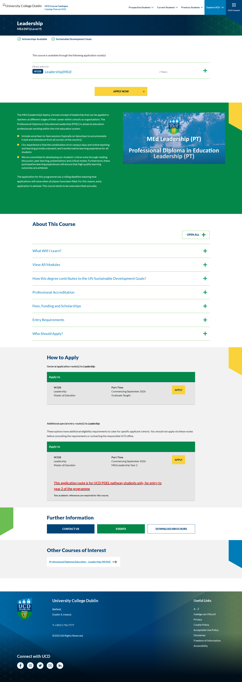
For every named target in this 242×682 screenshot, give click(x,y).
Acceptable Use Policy (206, 629)
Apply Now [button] (121, 91)
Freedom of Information (207, 640)
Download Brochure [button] (171, 528)
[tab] (121, 357)
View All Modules (46, 264)
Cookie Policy (201, 624)
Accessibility (201, 645)
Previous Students (190, 7)
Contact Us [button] (70, 528)
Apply (178, 389)
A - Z (196, 608)
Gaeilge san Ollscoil (205, 614)
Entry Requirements (48, 319)
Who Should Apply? (47, 333)
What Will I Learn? (46, 250)
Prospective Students (139, 7)
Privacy (198, 619)
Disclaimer (200, 635)
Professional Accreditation (53, 292)
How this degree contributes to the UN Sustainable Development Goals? (89, 278)
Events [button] (121, 528)
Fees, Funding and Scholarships (56, 306)
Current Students (166, 7)
